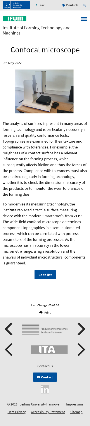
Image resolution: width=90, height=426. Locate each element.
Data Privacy (17, 412)
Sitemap (76, 412)
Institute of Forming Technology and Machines (37, 30)
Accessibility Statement (48, 412)
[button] (9, 329)
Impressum (74, 404)
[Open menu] (83, 20)
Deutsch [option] (72, 5)
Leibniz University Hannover (40, 404)
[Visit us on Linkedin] (45, 388)
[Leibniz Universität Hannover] (16, 5)
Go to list (45, 275)
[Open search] (85, 5)
